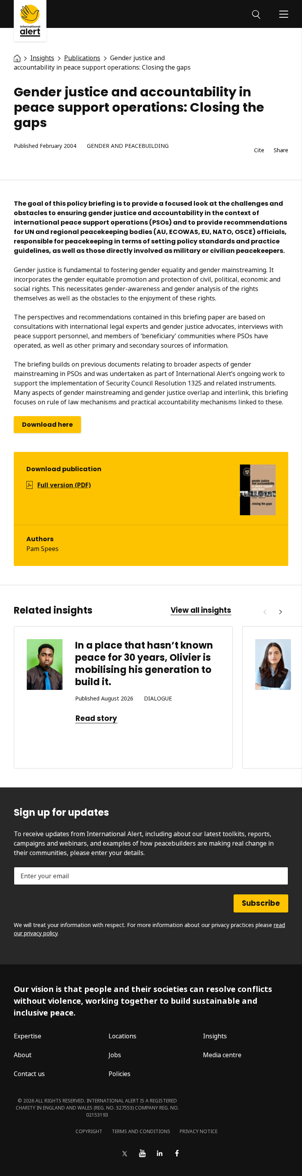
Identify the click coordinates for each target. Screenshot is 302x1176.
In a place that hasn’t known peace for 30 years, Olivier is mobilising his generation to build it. (144, 664)
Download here (47, 424)
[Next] (280, 612)
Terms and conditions (141, 1131)
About (22, 1055)
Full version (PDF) (64, 485)
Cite (259, 150)
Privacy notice (198, 1131)
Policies (120, 1073)
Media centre (222, 1055)
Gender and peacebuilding (128, 146)
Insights (215, 1036)
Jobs (115, 1055)
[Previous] (265, 612)
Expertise (27, 1036)
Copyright (89, 1131)
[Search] (256, 13)
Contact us (29, 1073)
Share (281, 150)
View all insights (201, 610)
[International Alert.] (17, 57)
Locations (122, 1036)
